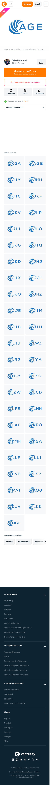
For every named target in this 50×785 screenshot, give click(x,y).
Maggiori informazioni (14, 106)
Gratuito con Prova (25, 72)
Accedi (37, 4)
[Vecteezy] (4, 4)
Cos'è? (26, 101)
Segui (41, 63)
